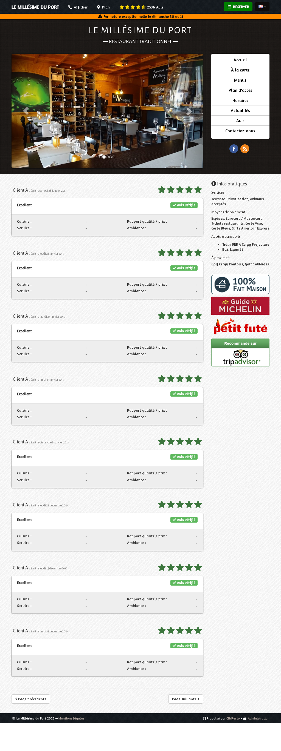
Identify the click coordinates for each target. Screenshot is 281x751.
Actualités (240, 110)
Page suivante (185, 698)
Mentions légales (71, 718)
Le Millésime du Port (140, 30)
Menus (240, 80)
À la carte (240, 70)
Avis (155, 7)
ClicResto (233, 718)
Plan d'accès (240, 90)
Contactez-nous (240, 130)
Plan (105, 7)
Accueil (240, 59)
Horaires (240, 100)
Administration (258, 718)
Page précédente (31, 698)
